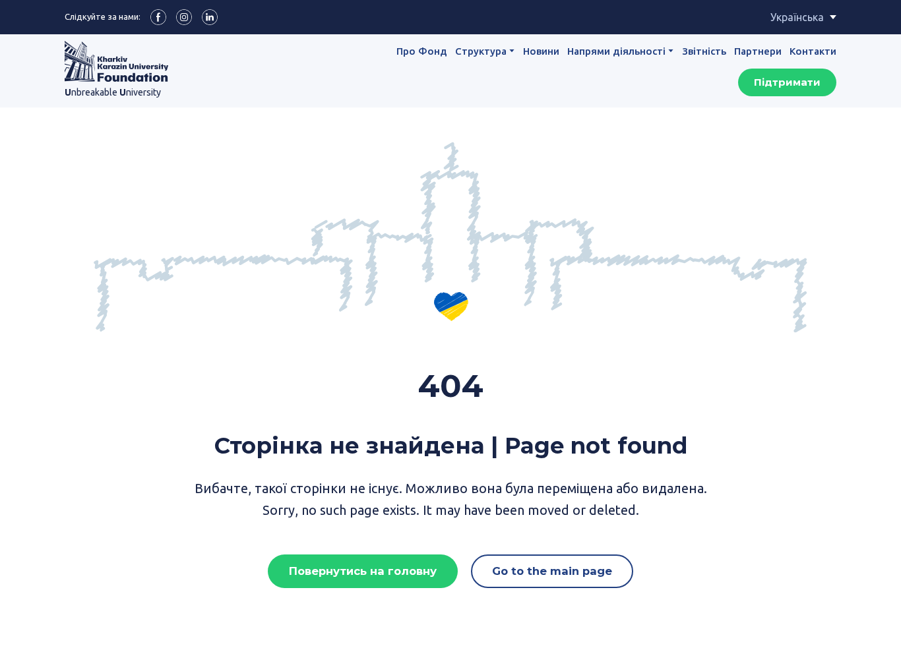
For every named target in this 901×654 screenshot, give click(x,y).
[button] (158, 17)
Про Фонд (421, 51)
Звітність (704, 51)
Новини (541, 51)
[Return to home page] (116, 61)
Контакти (813, 51)
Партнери (758, 51)
